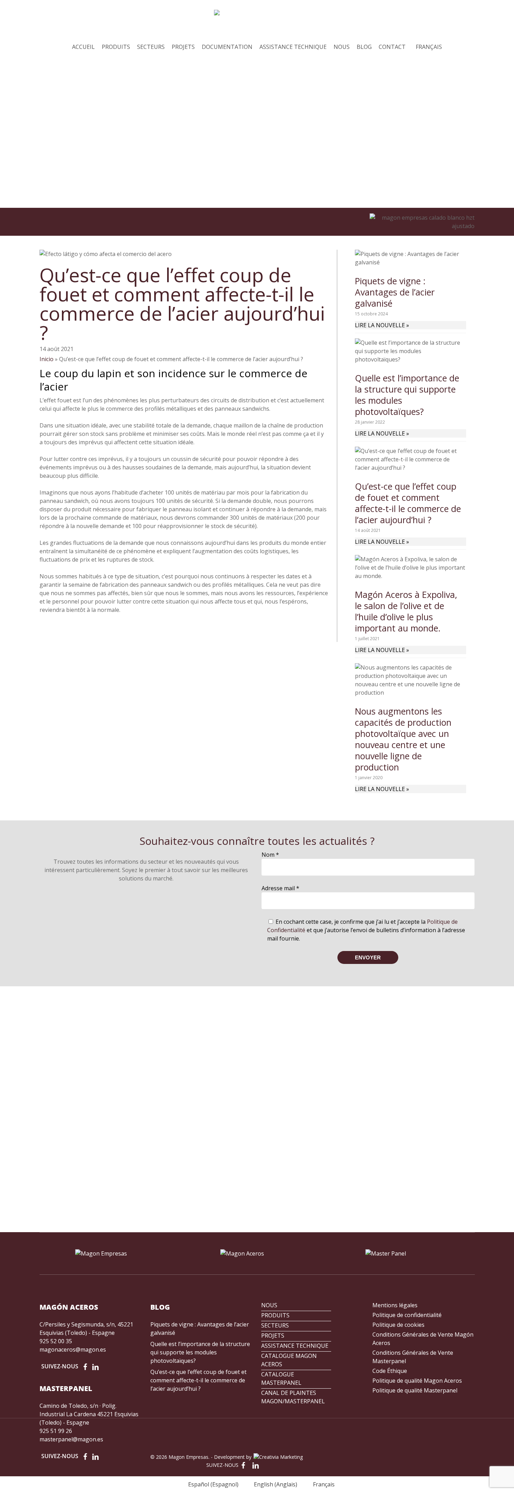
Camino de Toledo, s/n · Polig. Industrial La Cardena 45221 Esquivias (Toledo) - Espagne (89, 1414)
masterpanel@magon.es (71, 1439)
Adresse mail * (280, 888)
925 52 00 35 (56, 1341)
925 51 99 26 (56, 1431)
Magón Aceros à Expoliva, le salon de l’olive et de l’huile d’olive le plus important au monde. (406, 611)
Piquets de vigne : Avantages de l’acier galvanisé (395, 292)
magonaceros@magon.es (73, 1349)
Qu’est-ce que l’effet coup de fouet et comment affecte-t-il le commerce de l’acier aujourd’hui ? (408, 503)
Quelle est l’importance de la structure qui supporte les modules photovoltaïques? (407, 394)
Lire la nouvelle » (382, 325)
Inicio (46, 359)
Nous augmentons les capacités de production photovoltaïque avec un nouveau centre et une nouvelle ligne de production (403, 739)
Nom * (270, 854)
